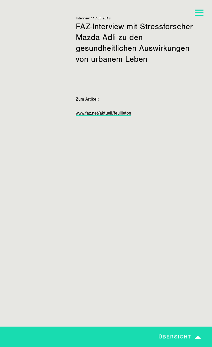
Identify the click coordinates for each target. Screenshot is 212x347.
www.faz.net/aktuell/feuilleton (103, 113)
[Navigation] (199, 13)
